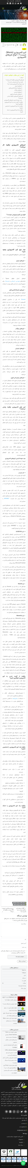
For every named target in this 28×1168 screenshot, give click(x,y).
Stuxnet (23, 300)
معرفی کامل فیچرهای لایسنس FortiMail (10, 1046)
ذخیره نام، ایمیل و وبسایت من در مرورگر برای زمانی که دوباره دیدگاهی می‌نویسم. (13, 952)
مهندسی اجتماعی (15, 281)
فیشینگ (7, 281)
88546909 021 (22, 1127)
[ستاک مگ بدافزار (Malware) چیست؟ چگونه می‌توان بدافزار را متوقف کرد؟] (21, 998)
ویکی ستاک (23, 988)
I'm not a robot (20, 957)
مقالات (17, 21)
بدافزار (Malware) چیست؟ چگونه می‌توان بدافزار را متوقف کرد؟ (9, 999)
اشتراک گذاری (7, 45)
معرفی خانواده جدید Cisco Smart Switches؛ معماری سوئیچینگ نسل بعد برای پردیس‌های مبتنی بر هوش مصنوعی (11, 1037)
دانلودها (21, 1142)
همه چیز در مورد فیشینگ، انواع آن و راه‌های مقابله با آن (10, 1014)
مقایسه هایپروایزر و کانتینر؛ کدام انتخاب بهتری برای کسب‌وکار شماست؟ (10, 1060)
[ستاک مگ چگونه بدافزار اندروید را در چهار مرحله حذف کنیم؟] (21, 1009)
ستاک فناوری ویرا (8, 1165)
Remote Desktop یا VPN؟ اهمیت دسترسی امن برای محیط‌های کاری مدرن (11, 1052)
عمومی (13, 21)
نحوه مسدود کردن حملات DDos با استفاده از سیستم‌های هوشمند (10, 1021)
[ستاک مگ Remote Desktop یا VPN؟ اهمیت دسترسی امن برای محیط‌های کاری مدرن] (21, 1052)
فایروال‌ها (15, 699)
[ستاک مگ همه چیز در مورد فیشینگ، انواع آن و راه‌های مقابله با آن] (21, 1014)
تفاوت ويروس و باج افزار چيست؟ (10, 1004)
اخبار (25, 975)
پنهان (22, 77)
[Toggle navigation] (3, 8)
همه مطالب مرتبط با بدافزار (19, 905)
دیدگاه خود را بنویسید (3, 45)
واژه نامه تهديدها (22, 986)
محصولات (20, 1139)
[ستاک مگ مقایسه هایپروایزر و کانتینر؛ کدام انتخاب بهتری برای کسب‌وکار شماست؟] (21, 1060)
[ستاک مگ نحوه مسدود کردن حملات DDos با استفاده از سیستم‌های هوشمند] (21, 1021)
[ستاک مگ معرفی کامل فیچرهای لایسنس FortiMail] (21, 1046)
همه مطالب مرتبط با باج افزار (19, 903)
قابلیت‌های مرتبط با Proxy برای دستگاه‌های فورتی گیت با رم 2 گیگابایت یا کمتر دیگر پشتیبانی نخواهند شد (10, 1069)
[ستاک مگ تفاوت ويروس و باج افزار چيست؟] (21, 1004)
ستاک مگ (22, 21)
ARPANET (6, 499)
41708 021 (17, 1)
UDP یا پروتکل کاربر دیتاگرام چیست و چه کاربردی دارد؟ (21, 910)
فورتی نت (24, 981)
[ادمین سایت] (24, 45)
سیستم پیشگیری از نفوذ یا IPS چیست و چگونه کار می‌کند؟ (8, 910)
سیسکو (24, 978)
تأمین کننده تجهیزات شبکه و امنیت (15, 1137)
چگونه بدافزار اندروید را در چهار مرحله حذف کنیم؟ (10, 1009)
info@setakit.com (21, 1130)
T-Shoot (24, 973)
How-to (24, 970)
